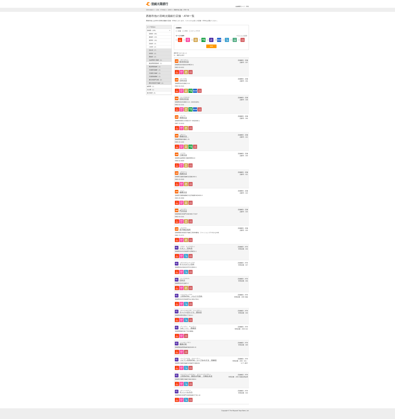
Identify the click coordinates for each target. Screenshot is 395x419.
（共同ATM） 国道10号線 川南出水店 (195, 376)
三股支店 (183, 155)
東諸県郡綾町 (155, 66)
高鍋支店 (183, 174)
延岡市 (153, 40)
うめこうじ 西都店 (187, 328)
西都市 (153, 57)
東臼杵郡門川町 (156, 80)
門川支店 (183, 211)
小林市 (153, 47)
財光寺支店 (184, 62)
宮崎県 (170, 10)
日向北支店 (184, 99)
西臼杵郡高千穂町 (156, 83)
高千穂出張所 (185, 230)
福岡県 (151, 86)
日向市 (153, 50)
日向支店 (183, 80)
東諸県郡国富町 (156, 63)
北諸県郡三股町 (156, 60)
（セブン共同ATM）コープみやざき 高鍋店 (198, 360)
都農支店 (183, 192)
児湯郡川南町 (155, 73)
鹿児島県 (151, 93)
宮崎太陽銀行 (150, 10)
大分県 (151, 89)
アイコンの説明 (242, 35)
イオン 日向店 (185, 248)
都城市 (153, 37)
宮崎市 (153, 34)
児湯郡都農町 (155, 76)
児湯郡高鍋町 (155, 70)
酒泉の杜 (183, 344)
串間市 (153, 53)
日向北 (182, 280)
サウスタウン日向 (186, 264)
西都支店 (184, 136)
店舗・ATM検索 (161, 10)
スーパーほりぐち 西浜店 (190, 312)
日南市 (153, 43)
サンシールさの (185, 392)
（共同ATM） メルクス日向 (190, 296)
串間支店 (183, 118)
